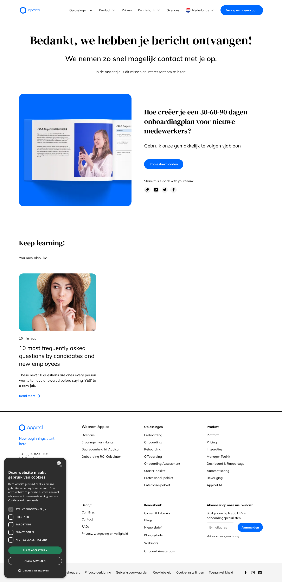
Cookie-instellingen (190, 572)
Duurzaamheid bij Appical (100, 449)
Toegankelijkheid (221, 572)
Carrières (88, 512)
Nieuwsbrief (153, 527)
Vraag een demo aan (241, 10)
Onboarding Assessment (162, 464)
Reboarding (152, 449)
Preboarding (153, 435)
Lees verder (32, 500)
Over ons (88, 435)
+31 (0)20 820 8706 (33, 454)
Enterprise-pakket (157, 485)
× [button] (60, 466)
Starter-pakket (154, 471)
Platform (213, 435)
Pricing (212, 442)
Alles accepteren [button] (35, 550)
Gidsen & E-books (157, 513)
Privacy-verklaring (98, 572)
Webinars (151, 543)
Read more (27, 396)
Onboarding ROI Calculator (101, 456)
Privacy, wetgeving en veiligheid (105, 534)
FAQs (85, 527)
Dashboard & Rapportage (225, 464)
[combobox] (59, 463)
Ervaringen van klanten (98, 442)
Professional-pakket (158, 478)
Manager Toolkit (218, 456)
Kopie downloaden (164, 164)
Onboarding (153, 442)
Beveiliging (215, 478)
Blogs (148, 520)
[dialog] (35, 518)
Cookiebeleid (162, 572)
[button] (81, 10)
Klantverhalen (154, 535)
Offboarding (153, 456)
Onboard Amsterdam (159, 551)
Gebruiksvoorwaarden (132, 572)
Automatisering (218, 471)
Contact (87, 519)
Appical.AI (214, 485)
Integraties (214, 449)
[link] (29, 396)
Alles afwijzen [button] (35, 561)
